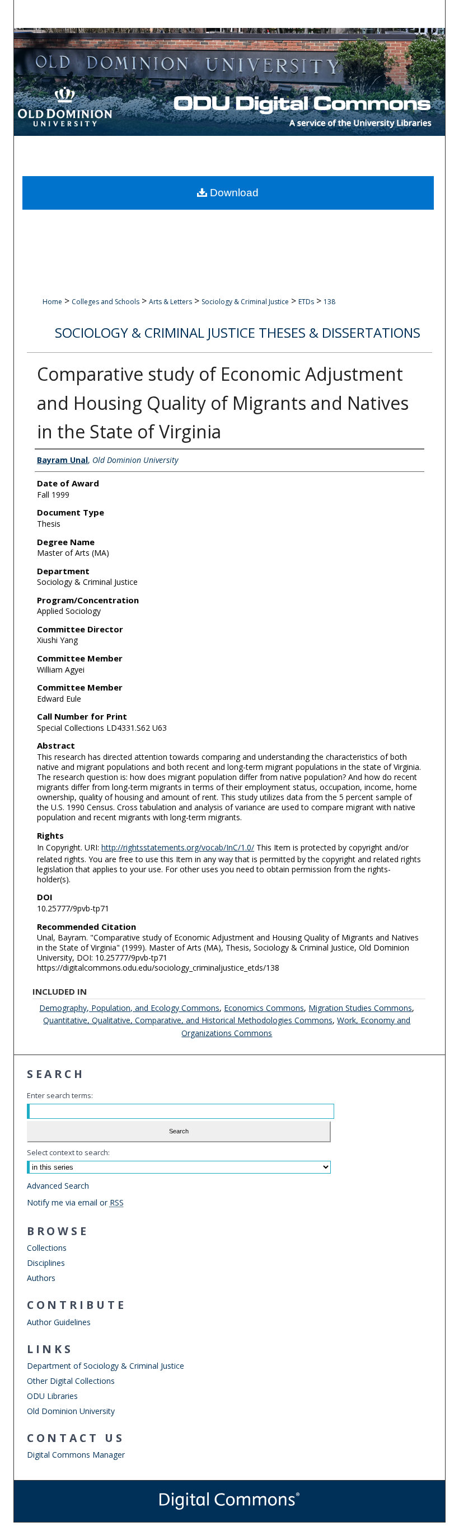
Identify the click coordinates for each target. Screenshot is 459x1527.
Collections (47, 1247)
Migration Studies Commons (360, 1008)
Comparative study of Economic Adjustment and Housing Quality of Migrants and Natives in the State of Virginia (223, 403)
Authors (41, 1278)
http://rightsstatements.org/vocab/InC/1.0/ (177, 847)
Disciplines (46, 1262)
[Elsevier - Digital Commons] (229, 1501)
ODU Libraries (52, 1396)
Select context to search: (68, 1152)
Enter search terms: (60, 1095)
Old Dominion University (71, 1411)
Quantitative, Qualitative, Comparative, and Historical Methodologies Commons (187, 1020)
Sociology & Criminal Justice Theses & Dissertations (237, 332)
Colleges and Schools (105, 301)
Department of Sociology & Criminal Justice (105, 1365)
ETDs (306, 301)
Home (52, 301)
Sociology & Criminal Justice (245, 301)
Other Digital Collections (71, 1380)
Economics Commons (264, 1008)
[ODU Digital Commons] (230, 82)
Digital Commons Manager (76, 1454)
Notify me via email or (75, 1202)
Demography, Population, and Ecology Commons (129, 1008)
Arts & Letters (170, 301)
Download (233, 192)
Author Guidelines (59, 1322)
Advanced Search (58, 1185)
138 (329, 301)
